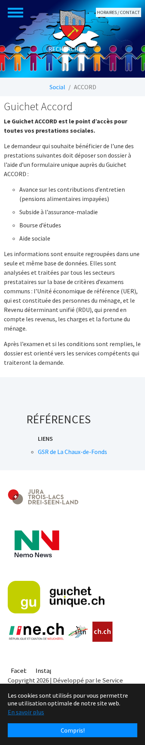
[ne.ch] (36, 631)
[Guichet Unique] (56, 597)
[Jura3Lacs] (43, 496)
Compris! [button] (73, 730)
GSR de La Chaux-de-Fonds (72, 452)
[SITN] (78, 631)
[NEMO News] (37, 544)
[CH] (102, 632)
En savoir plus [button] (26, 712)
